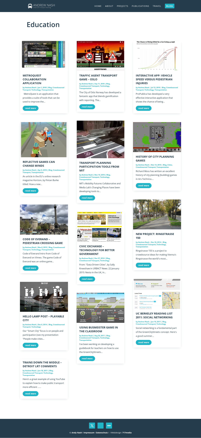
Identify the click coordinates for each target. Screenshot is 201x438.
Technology (36, 90)
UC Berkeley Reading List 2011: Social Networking (154, 315)
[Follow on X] (92, 426)
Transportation (48, 90)
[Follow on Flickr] (109, 426)
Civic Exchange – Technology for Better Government (97, 250)
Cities (169, 165)
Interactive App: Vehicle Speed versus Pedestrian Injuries (154, 79)
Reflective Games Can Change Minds (39, 163)
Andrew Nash (30, 87)
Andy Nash (77, 432)
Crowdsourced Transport (33, 373)
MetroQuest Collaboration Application (34, 79)
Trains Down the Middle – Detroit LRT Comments (42, 364)
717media (127, 432)
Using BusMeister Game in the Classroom (98, 329)
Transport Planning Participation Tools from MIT (99, 166)
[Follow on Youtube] (100, 426)
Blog (50, 87)
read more (30, 108)
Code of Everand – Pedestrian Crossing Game (43, 241)
